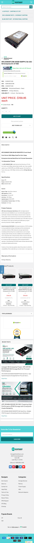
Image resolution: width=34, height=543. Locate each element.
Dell (2, 520)
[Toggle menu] (2, 2)
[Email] (6, 137)
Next (32, 287)
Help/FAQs (4, 489)
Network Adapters (23, 492)
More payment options (17, 121)
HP (2, 518)
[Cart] (31, 2)
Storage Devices (22, 481)
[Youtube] (23, 466)
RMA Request (5, 500)
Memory (20, 483)
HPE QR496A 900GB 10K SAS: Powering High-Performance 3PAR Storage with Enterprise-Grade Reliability (17, 406)
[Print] (9, 137)
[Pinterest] (16, 137)
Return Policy (4, 498)
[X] (12, 137)
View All (20, 518)
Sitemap (3, 506)
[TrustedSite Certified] (15, 74)
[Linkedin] (20, 466)
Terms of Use (4, 492)
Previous (2, 287)
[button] (17, 125)
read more (4, 378)
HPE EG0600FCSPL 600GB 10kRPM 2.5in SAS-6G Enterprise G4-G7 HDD (9, 289)
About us (3, 483)
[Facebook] (3, 137)
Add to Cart (9, 285)
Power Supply (22, 486)
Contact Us (4, 486)
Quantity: (5, 108)
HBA (19, 489)
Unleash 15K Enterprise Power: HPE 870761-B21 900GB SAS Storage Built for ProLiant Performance (16, 369)
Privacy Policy (5, 495)
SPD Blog (3, 503)
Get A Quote (4, 481)
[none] (17, 38)
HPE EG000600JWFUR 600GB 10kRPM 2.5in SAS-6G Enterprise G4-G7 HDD (25, 289)
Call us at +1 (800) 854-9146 (17, 462)
